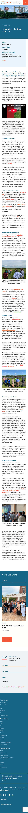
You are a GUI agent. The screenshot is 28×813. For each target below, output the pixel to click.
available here (17, 312)
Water (1, 726)
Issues (1, 721)
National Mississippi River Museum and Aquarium (14, 490)
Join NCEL (2, 710)
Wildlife (2, 728)
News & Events (3, 767)
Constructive (8, 804)
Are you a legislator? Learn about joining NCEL (13, 686)
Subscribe (5, 681)
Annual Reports (4, 755)
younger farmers (10, 199)
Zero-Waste (3, 740)
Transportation (3, 735)
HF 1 (18, 217)
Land (1, 723)
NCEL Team (3, 760)
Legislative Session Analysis (6, 757)
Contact (4, 60)
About (1, 750)
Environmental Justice (5, 742)
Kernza (14, 298)
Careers (2, 762)
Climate (2, 732)
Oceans (2, 737)
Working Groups (4, 715)
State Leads (3, 712)
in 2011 (10, 163)
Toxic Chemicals (4, 744)
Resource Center (4, 704)
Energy (2, 730)
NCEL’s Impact (3, 753)
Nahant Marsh (16, 319)
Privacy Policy (3, 799)
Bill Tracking (3, 702)
